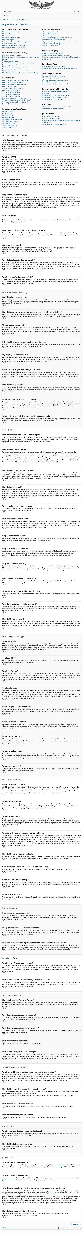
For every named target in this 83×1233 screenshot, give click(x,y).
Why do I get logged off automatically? (14, 45)
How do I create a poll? (9, 86)
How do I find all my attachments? (53, 109)
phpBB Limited (54, 1165)
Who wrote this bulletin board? (51, 116)
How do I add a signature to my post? (14, 84)
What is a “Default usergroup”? (51, 44)
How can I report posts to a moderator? (14, 98)
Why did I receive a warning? (11, 96)
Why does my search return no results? (54, 78)
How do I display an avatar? (11, 69)
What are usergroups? (49, 36)
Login (5, 15)
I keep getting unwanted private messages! (55, 55)
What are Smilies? (8, 115)
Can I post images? (8, 117)
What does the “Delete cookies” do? (13, 47)
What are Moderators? (49, 34)
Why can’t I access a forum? (11, 92)
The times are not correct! (10, 61)
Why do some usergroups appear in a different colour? (59, 42)
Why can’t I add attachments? (11, 94)
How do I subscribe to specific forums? (54, 97)
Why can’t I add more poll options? (13, 88)
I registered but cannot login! (11, 38)
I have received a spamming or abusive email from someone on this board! (61, 58)
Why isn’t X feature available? (51, 118)
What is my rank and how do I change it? (15, 71)
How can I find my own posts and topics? (55, 84)
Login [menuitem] (79, 12)
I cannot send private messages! (52, 53)
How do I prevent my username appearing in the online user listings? (21, 58)
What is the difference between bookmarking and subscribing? (57, 92)
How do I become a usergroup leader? (54, 40)
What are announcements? (10, 121)
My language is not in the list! (11, 65)
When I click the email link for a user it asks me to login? (20, 73)
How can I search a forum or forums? (53, 76)
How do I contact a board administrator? (54, 124)
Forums (8, 12)
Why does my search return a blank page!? (55, 80)
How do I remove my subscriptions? (53, 99)
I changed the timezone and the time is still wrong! (18, 63)
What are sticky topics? (9, 123)
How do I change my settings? (11, 55)
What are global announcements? (12, 119)
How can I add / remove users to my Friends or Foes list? (60, 68)
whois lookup (55, 1193)
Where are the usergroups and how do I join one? (57, 38)
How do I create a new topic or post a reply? (16, 80)
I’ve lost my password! (9, 44)
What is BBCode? (8, 111)
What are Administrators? (50, 32)
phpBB (38, 361)
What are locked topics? (10, 125)
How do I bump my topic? (10, 104)
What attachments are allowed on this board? (56, 107)
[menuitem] (74, 11)
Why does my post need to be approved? (15, 102)
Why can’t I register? (8, 36)
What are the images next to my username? (16, 67)
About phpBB (60, 1167)
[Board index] (41, 5)
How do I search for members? (51, 82)
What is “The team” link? (50, 45)
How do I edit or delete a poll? (11, 90)
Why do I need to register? (10, 32)
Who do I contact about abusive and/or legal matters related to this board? (61, 121)
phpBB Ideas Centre (8, 1180)
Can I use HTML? (7, 113)
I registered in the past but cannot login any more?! (18, 42)
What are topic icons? (9, 127)
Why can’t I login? (8, 40)
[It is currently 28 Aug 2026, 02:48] (79, 20)
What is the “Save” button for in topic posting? (16, 100)
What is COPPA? (7, 34)
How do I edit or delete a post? (12, 82)
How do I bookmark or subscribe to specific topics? (58, 95)
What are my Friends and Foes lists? (53, 66)
